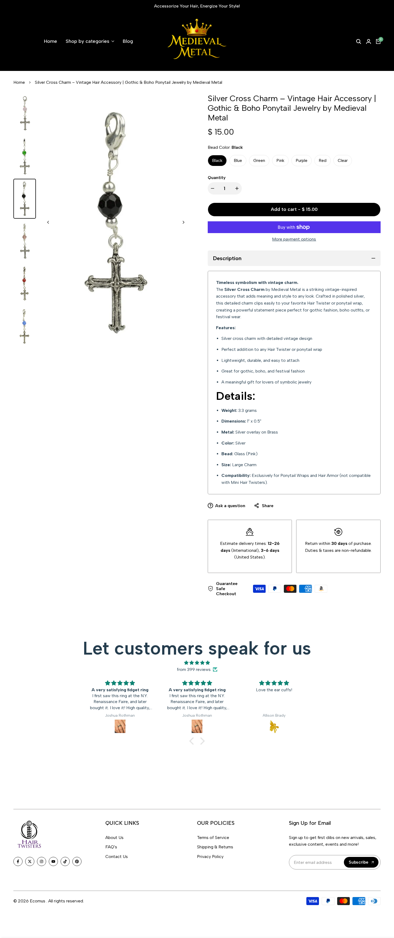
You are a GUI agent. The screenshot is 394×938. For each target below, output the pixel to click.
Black (217, 160)
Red (322, 160)
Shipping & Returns (215, 846)
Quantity (217, 177)
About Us (114, 837)
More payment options (294, 239)
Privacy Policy (210, 856)
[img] (197, 662)
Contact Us (116, 856)
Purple (301, 160)
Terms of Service (213, 837)
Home (19, 82)
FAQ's (111, 846)
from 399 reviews (194, 669)
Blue (238, 160)
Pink (280, 160)
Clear (343, 160)
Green (259, 160)
